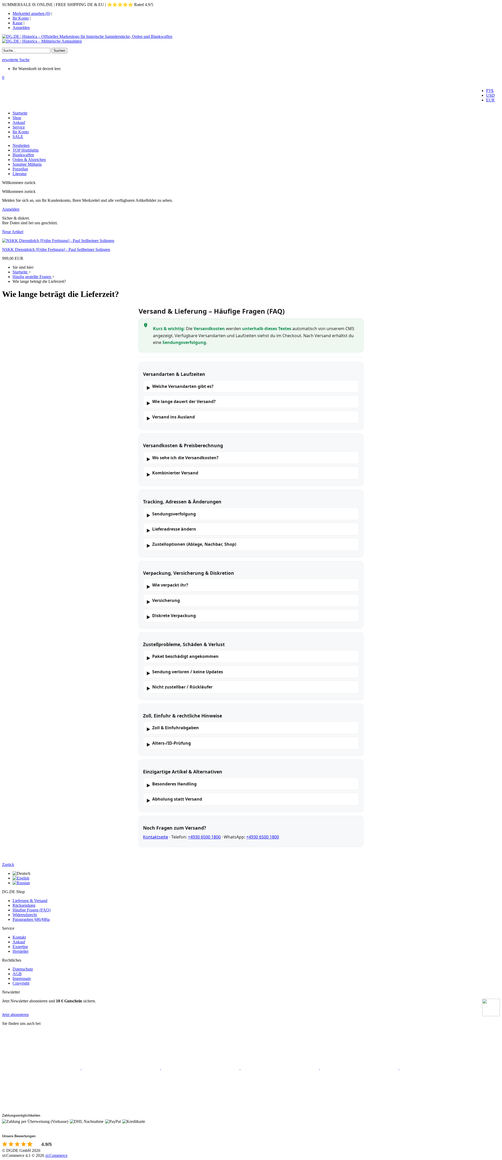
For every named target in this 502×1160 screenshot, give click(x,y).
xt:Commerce (56, 1155)
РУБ (490, 90)
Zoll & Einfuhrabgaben (172, 728)
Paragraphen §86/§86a (31, 919)
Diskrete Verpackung (171, 616)
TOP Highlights (26, 150)
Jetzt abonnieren (15, 1014)
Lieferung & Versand (30, 900)
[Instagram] (201, 1068)
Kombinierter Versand (172, 473)
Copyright (21, 983)
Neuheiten (21, 145)
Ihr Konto (21, 18)
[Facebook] (42, 1068)
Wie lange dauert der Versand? (181, 402)
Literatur (20, 173)
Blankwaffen (23, 155)
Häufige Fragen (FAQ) (31, 910)
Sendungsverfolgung (171, 514)
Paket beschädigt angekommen (182, 657)
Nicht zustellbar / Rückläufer (179, 687)
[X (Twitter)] (121, 1068)
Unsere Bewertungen (19, 1136)
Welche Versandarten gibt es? (180, 387)
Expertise (20, 946)
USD (490, 95)
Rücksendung (24, 905)
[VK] (360, 1068)
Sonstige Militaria (27, 164)
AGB (17, 974)
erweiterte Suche (16, 60)
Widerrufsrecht (25, 914)
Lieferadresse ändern (171, 529)
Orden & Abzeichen (29, 159)
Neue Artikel (12, 231)
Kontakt (19, 937)
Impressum (22, 978)
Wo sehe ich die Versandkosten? (182, 458)
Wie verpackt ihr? (167, 585)
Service (19, 127)
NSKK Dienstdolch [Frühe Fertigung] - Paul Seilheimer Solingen (56, 249)
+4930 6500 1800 (204, 837)
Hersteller (20, 951)
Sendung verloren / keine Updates (184, 672)
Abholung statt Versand (174, 799)
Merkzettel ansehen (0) (31, 13)
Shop (17, 118)
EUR (490, 100)
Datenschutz (23, 969)
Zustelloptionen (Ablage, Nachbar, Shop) (191, 545)
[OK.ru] (439, 1068)
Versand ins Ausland (170, 417)
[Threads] (280, 1068)
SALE (18, 136)
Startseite (20, 113)
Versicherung (163, 601)
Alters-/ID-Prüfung (168, 744)
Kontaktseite (155, 837)
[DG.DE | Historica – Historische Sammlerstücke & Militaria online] (251, 39)
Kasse (17, 23)
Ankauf (19, 122)
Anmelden (21, 27)
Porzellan (20, 169)
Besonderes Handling (171, 784)
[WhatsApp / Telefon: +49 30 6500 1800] (41, 1108)
